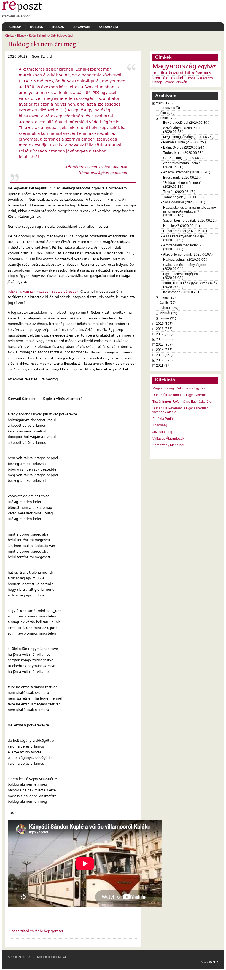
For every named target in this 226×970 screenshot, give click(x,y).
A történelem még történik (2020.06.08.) (182, 247)
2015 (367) (164, 344)
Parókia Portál (163, 419)
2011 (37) (163, 365)
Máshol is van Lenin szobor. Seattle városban (43, 291)
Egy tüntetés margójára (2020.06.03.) (180, 276)
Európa (190, 78)
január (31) (168, 318)
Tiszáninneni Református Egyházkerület (182, 402)
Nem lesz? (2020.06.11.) (181, 226)
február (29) (168, 313)
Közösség (159, 425)
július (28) (167, 113)
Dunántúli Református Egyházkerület (180, 395)
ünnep (157, 82)
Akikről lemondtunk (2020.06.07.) (188, 254)
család (177, 78)
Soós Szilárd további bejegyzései (51, 35)
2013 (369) (164, 355)
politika (159, 73)
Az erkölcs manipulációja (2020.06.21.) (182, 165)
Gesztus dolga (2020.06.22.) (184, 158)
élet (166, 78)
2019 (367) (164, 324)
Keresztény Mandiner (168, 445)
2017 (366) (164, 334)
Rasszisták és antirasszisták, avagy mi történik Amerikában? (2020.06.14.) (189, 211)
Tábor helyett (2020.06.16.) (183, 197)
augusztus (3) (170, 108)
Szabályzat (109, 26)
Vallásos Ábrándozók (168, 438)
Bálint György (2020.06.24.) (183, 147)
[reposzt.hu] (22, 11)
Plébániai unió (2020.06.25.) (184, 142)
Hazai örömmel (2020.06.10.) (185, 231)
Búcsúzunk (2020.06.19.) (182, 177)
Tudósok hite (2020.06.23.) (183, 153)
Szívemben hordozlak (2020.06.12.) (190, 220)
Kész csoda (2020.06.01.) (182, 292)
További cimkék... (176, 82)
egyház (207, 66)
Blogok (21, 35)
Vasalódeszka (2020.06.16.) (184, 202)
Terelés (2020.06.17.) (179, 192)
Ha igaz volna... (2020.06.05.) (185, 260)
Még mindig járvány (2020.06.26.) (188, 137)
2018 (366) (164, 329)
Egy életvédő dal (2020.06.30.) (186, 123)
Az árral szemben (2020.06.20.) (186, 172)
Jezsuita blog (162, 432)
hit (187, 73)
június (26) (168, 118)
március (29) (169, 308)
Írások (58, 26)
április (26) (168, 303)
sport (157, 78)
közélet (176, 73)
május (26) (168, 297)
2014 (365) (164, 350)
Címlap (15, 26)
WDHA (213, 962)
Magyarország (174, 66)
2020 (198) (164, 103)
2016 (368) (164, 339)
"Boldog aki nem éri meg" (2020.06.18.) (182, 185)
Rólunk (36, 26)
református (201, 73)
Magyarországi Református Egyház (178, 388)
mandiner (118, 173)
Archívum (81, 26)
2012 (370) (164, 360)
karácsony (205, 78)
